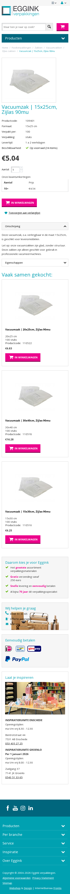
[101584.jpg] (29, 80)
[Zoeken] (49, 27)
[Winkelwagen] (62, 27)
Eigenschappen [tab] (14, 262)
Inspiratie (10, 852)
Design (28, 888)
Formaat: (7, 126)
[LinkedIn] (30, 808)
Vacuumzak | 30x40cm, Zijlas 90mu (27, 420)
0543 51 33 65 (18, 613)
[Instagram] (22, 808)
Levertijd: (7, 142)
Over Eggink (12, 860)
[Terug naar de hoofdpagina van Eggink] (20, 11)
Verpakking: (8, 137)
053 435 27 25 (14, 743)
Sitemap (7, 883)
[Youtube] (15, 808)
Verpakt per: (9, 131)
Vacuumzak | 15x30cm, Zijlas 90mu (27, 511)
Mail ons (15, 624)
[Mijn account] (63, 3)
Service (8, 843)
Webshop (15, 888)
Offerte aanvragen (21, 619)
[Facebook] (7, 808)
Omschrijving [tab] (12, 226)
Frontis (57, 888)
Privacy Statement (43, 878)
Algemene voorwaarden (17, 878)
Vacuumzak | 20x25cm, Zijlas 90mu (27, 329)
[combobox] (27, 27)
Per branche (12, 834)
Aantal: (5, 169)
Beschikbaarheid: (11, 148)
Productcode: (9, 120)
